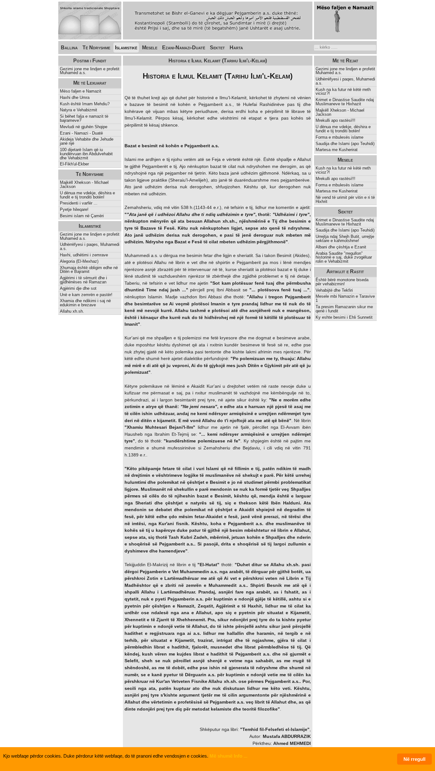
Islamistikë (126, 47)
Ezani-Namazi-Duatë (183, 47)
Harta (236, 47)
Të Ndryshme (96, 47)
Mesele (149, 47)
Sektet (217, 47)
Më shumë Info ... (228, 756)
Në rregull (414, 759)
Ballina (69, 47)
